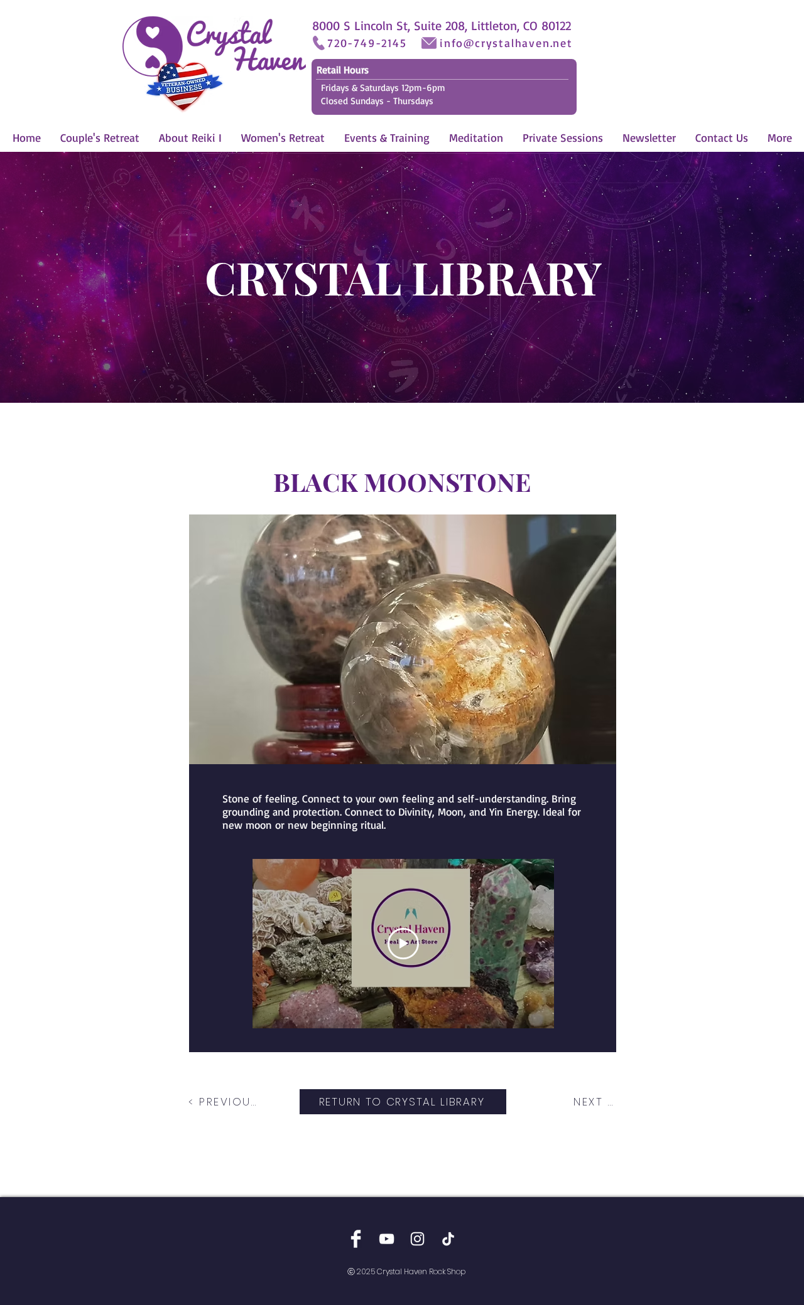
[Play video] (403, 943)
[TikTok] (448, 1239)
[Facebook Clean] (356, 1239)
